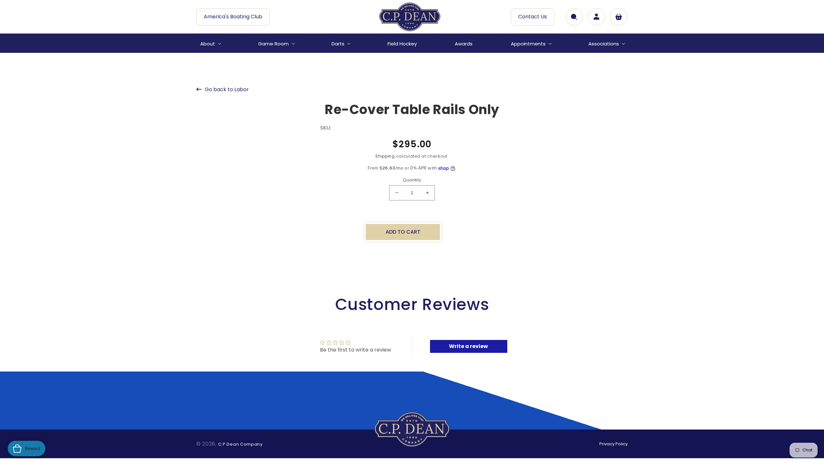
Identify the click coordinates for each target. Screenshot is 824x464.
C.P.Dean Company (240, 444)
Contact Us (532, 16)
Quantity (412, 180)
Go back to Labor (227, 89)
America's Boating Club (233, 16)
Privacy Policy (613, 444)
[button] (210, 44)
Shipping (385, 156)
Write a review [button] (468, 346)
